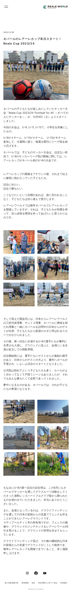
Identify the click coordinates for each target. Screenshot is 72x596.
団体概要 (25, 583)
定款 (33, 583)
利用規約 (63, 583)
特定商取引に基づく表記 (47, 583)
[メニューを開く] (7, 7)
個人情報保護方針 (12, 583)
